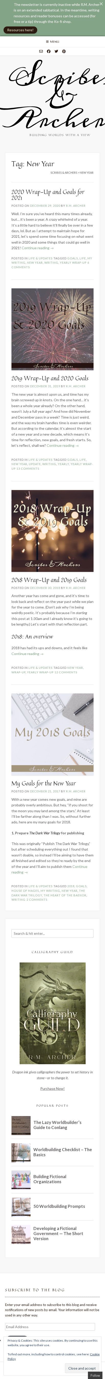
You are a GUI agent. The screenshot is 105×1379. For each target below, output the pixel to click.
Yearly (63, 464)
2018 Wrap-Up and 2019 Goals (49, 579)
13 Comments (28, 468)
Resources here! (20, 30)
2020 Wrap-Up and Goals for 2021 (47, 194)
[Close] (101, 4)
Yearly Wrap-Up (73, 262)
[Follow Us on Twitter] (56, 51)
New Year (35, 262)
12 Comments (66, 672)
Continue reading (38, 248)
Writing (51, 262)
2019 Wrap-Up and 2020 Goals (49, 378)
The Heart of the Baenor (65, 895)
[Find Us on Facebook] (48, 51)
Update (35, 464)
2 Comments (37, 899)
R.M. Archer (76, 205)
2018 (70, 886)
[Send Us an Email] (41, 51)
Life (83, 258)
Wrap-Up (18, 672)
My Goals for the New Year (43, 783)
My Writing (50, 890)
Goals (72, 258)
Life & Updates (40, 258)
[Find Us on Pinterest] (64, 51)
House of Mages (25, 890)
